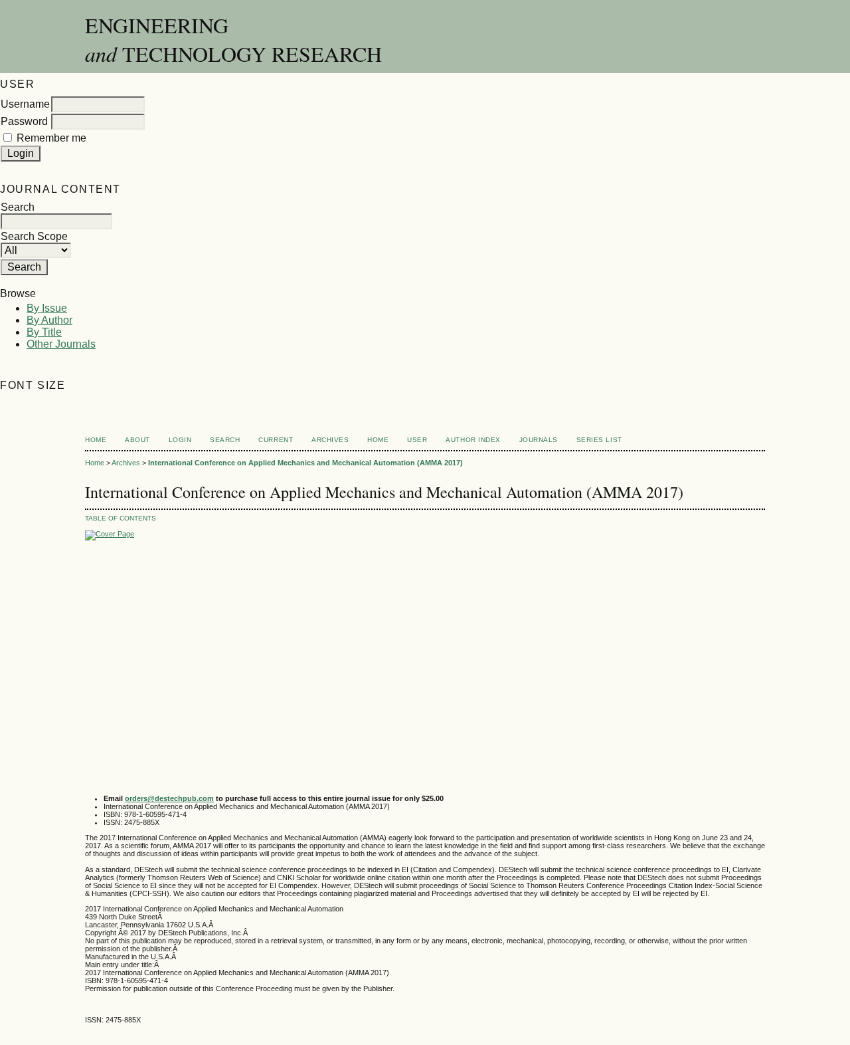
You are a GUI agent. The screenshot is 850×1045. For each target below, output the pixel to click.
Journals (538, 439)
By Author (49, 320)
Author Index (473, 439)
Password (24, 121)
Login (180, 439)
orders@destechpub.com (169, 798)
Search (225, 439)
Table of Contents (120, 518)
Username (25, 104)
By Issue (47, 308)
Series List (599, 439)
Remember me (51, 138)
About (137, 439)
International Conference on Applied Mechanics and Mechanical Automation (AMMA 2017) (305, 463)
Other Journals (61, 344)
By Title (44, 332)
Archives (330, 439)
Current (275, 439)
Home (95, 439)
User (417, 439)
